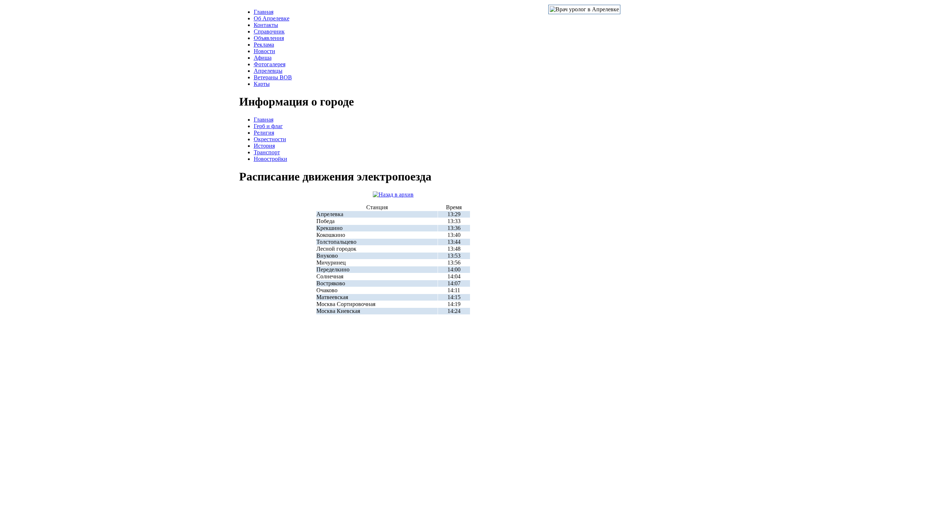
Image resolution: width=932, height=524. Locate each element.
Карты (262, 84)
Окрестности (270, 139)
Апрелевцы (268, 71)
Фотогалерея (269, 64)
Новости (264, 51)
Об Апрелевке (271, 18)
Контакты (266, 25)
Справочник (269, 31)
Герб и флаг (268, 126)
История (264, 146)
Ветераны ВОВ (273, 77)
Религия (264, 133)
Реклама (264, 44)
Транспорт (267, 152)
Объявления (269, 38)
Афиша (263, 58)
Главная (263, 12)
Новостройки (270, 159)
